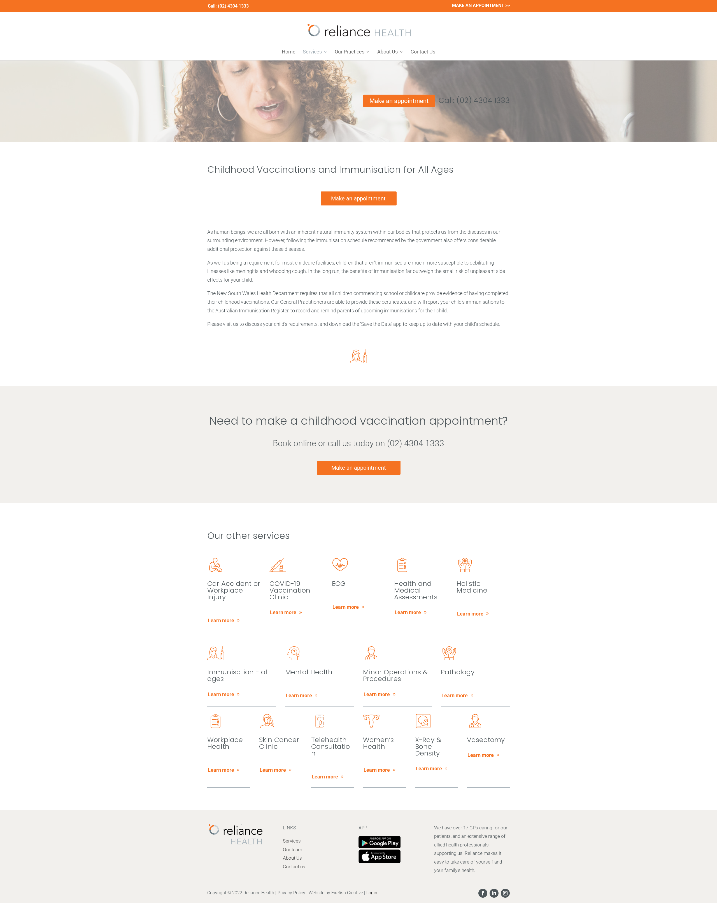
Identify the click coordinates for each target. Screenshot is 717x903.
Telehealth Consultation (330, 746)
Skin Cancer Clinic (279, 743)
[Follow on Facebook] (482, 893)
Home (288, 52)
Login (371, 892)
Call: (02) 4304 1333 (474, 100)
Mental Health (308, 672)
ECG (339, 583)
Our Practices (349, 52)
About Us (387, 52)
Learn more (221, 620)
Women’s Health (378, 743)
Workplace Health (225, 743)
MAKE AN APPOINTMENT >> (481, 5)
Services (312, 52)
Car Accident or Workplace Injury (233, 590)
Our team (292, 849)
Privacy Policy (291, 892)
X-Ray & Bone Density (428, 746)
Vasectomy (486, 739)
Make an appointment (399, 100)
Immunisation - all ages (238, 675)
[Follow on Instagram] (505, 893)
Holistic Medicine (472, 587)
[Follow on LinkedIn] (494, 893)
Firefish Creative (347, 892)
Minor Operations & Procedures (395, 675)
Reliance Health (258, 892)
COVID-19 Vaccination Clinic (289, 590)
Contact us (294, 866)
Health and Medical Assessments (415, 590)
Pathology (457, 672)
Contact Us (423, 52)
